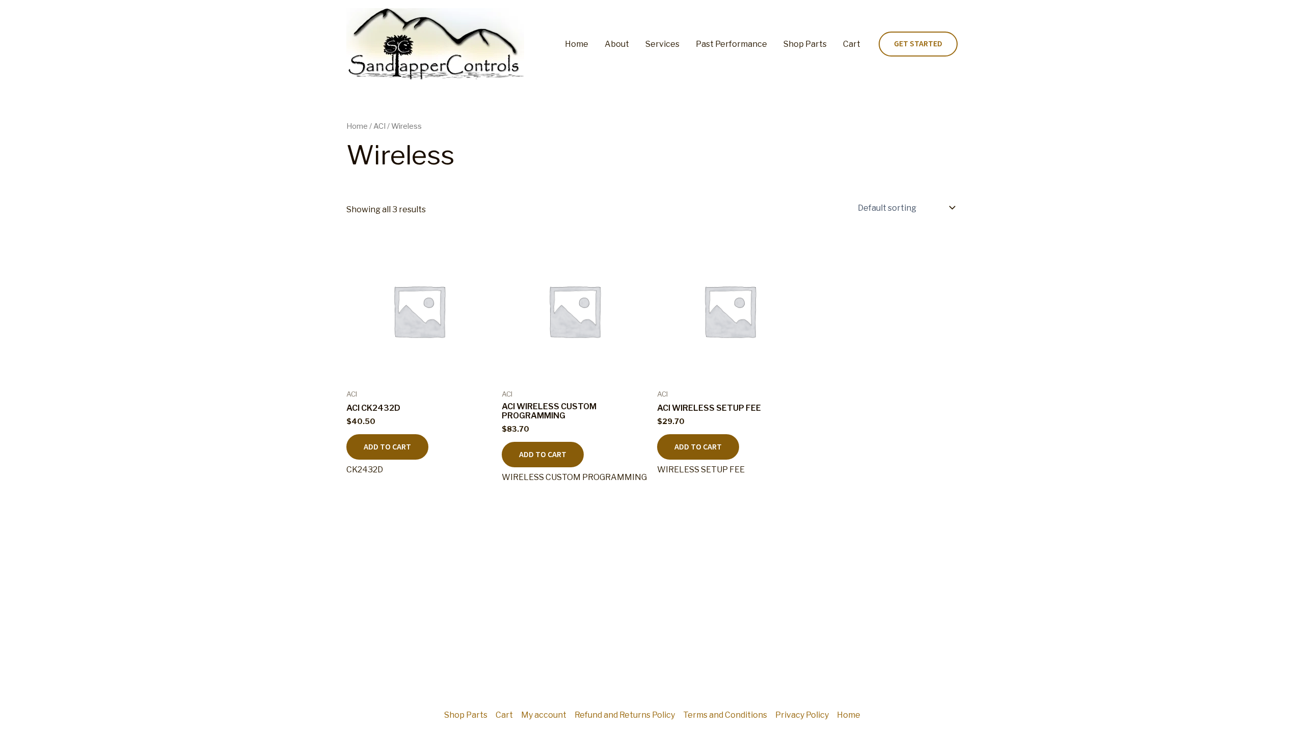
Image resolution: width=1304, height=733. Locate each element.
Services (662, 44)
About (617, 44)
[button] (918, 44)
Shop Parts (805, 44)
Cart (851, 44)
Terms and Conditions (725, 715)
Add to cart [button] (387, 447)
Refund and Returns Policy (625, 715)
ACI (379, 126)
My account (543, 715)
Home (576, 44)
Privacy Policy (802, 715)
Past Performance (731, 44)
